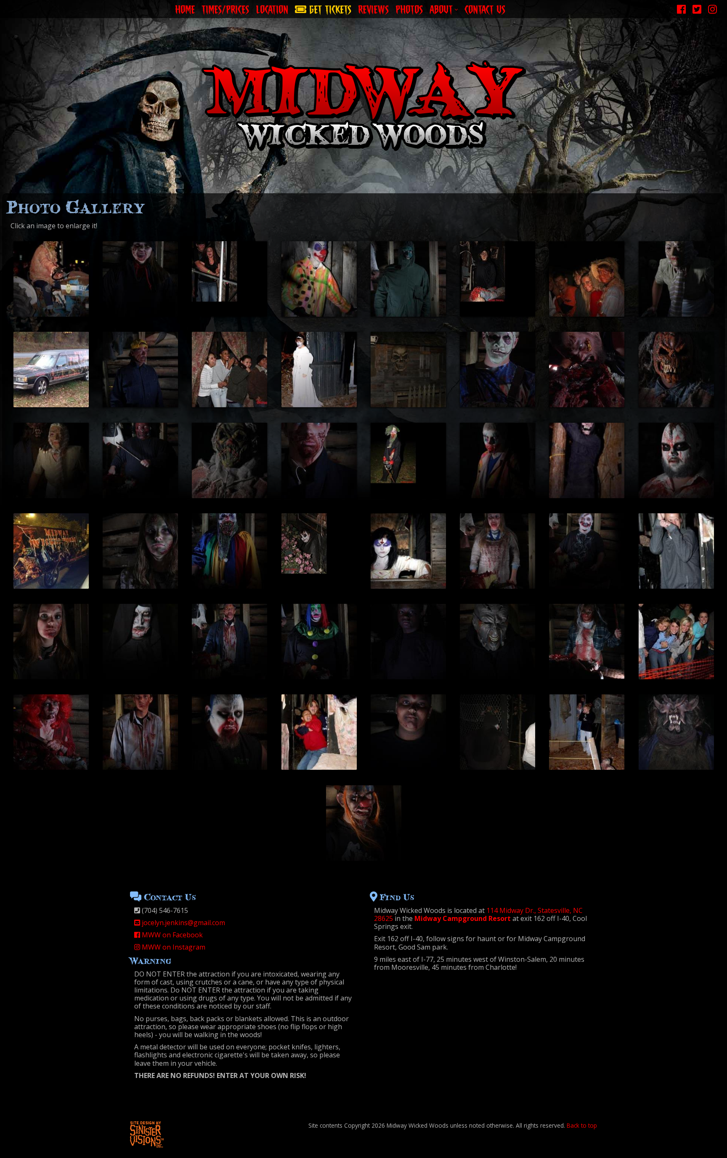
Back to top (582, 1125)
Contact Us (484, 8)
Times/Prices (225, 8)
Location (272, 8)
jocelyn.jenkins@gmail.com (182, 922)
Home (185, 8)
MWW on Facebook (171, 934)
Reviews (373, 8)
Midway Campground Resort (462, 918)
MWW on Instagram (172, 947)
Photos (409, 8)
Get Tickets (328, 8)
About (441, 8)
